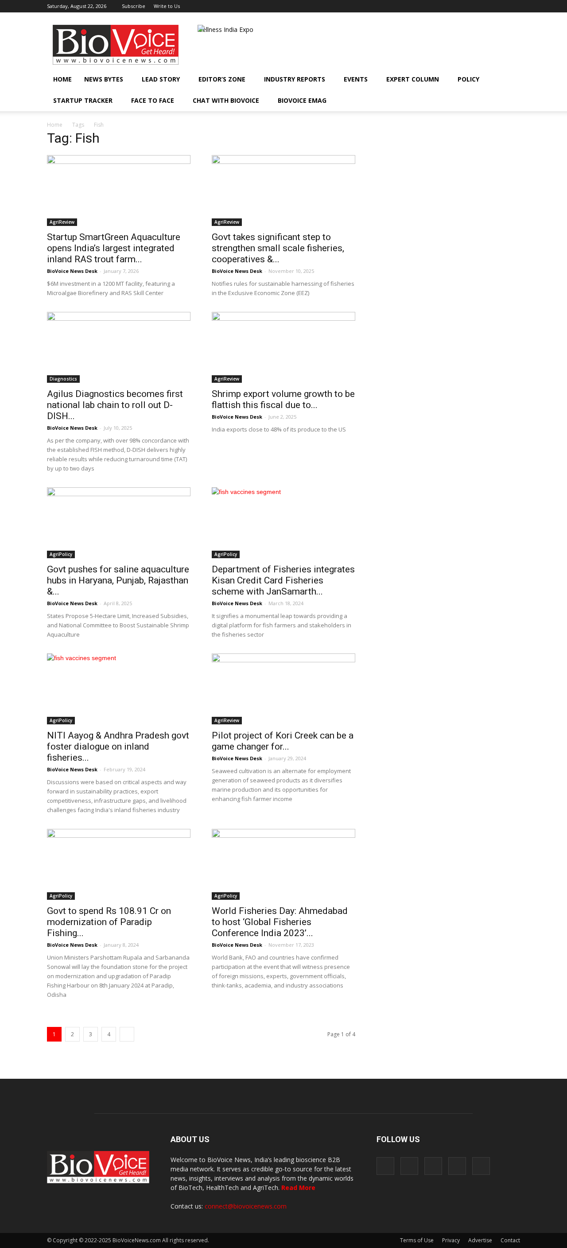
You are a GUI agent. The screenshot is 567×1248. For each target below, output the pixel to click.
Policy (468, 79)
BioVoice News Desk (72, 271)
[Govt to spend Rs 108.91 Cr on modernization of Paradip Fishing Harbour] (118, 864)
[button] (488, 100)
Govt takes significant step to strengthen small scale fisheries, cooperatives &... (278, 248)
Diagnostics (63, 379)
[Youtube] (513, 6)
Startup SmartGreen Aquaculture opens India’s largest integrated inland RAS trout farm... (113, 248)
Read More (298, 1187)
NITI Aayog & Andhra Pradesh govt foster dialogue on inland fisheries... (118, 746)
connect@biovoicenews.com (246, 1206)
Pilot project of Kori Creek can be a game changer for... (282, 741)
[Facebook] (455, 6)
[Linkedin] (484, 6)
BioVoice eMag (302, 100)
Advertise (480, 1240)
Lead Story (161, 79)
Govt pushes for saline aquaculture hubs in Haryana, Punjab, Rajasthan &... (118, 580)
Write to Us (167, 6)
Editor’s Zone (221, 79)
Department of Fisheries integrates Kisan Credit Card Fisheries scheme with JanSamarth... (283, 580)
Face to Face (152, 100)
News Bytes (103, 79)
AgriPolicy (61, 554)
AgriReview (62, 222)
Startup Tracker (83, 100)
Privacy (451, 1240)
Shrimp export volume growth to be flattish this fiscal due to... (283, 399)
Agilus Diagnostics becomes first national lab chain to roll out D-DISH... (115, 405)
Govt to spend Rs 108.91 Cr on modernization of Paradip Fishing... (109, 922)
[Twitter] (498, 6)
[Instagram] (469, 6)
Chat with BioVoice (226, 100)
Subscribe (133, 6)
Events (356, 79)
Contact (510, 1240)
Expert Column (412, 79)
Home (62, 79)
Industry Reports (294, 79)
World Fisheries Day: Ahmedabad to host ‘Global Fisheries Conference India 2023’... (280, 922)
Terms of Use (417, 1240)
